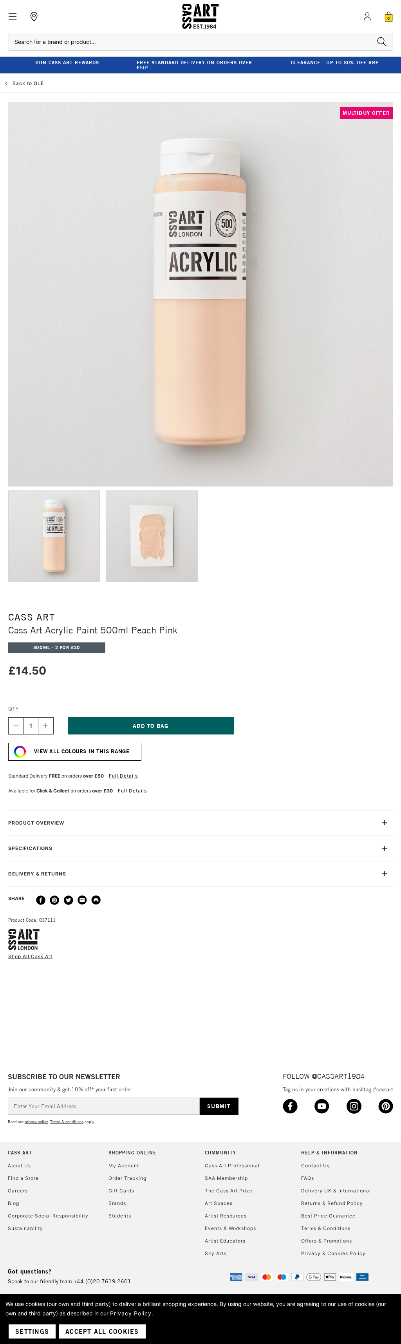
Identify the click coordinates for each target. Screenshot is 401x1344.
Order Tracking (127, 1178)
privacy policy (36, 1121)
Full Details (123, 775)
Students (119, 1216)
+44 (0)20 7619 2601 (102, 1281)
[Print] (96, 900)
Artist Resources (226, 1216)
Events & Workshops (230, 1228)
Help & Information (329, 1153)
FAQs (307, 1178)
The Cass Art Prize (229, 1191)
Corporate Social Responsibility (48, 1216)
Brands (117, 1203)
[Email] (82, 900)
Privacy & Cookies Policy (333, 1253)
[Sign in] (367, 16)
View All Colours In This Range (82, 751)
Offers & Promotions (326, 1241)
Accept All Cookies (102, 1331)
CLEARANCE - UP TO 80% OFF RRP (335, 62)
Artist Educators (225, 1241)
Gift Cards (121, 1191)
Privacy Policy (131, 1313)
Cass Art (20, 1153)
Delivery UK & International (336, 1191)
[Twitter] (68, 900)
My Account (123, 1166)
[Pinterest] (54, 900)
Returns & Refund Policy (332, 1203)
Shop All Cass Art (30, 956)
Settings (32, 1331)
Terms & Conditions (325, 1228)
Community (220, 1153)
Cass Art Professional (232, 1166)
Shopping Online (132, 1153)
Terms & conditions (66, 1121)
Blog (13, 1203)
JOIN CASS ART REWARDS (67, 62)
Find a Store (23, 1178)
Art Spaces (219, 1203)
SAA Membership (226, 1178)
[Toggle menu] (12, 16)
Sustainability (25, 1228)
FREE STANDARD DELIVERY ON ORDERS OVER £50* (194, 65)
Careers (18, 1191)
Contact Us (315, 1166)
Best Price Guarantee (328, 1216)
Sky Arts (215, 1253)
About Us (19, 1166)
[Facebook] (40, 900)
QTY (13, 708)
